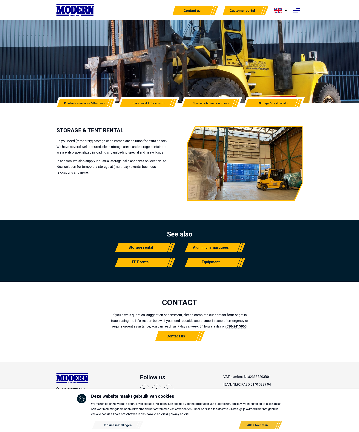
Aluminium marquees (211, 247)
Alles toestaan (257, 425)
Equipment (211, 262)
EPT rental (141, 262)
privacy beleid (178, 414)
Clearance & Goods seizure (210, 103)
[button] (106, 103)
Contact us (192, 11)
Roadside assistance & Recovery (84, 103)
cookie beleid (155, 414)
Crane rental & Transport (147, 103)
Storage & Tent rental (272, 103)
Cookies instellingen (117, 425)
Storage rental (140, 247)
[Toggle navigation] (296, 11)
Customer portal (242, 11)
